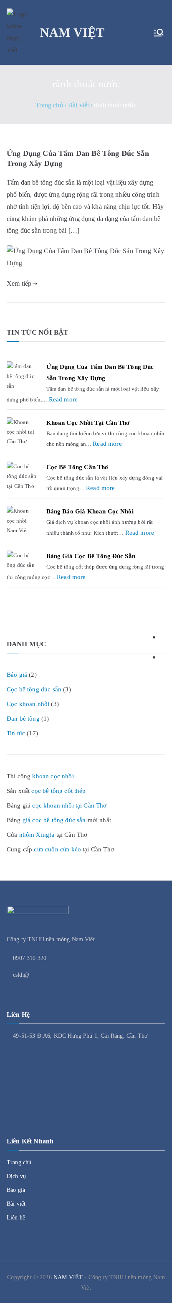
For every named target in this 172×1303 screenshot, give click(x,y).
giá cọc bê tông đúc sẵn (54, 820)
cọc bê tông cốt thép (58, 790)
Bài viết (16, 1204)
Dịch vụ (16, 1176)
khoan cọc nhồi (52, 776)
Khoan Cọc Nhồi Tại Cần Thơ (88, 422)
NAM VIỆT (72, 32)
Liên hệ (16, 1217)
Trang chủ (19, 1162)
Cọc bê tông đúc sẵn (34, 689)
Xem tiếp (19, 283)
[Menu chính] (158, 32)
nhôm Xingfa (37, 834)
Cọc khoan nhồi (28, 704)
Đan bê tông (23, 718)
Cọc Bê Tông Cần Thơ (77, 467)
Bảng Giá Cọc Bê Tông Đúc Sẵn (90, 556)
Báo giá (17, 674)
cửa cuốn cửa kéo (57, 849)
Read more (63, 398)
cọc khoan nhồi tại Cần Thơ (69, 805)
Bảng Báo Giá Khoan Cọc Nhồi (90, 511)
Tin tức (16, 733)
